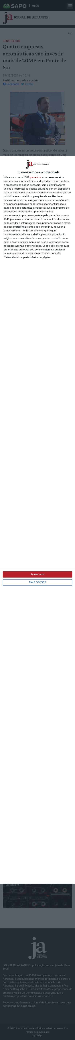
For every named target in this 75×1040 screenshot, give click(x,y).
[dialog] (37, 520)
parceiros (35, 177)
